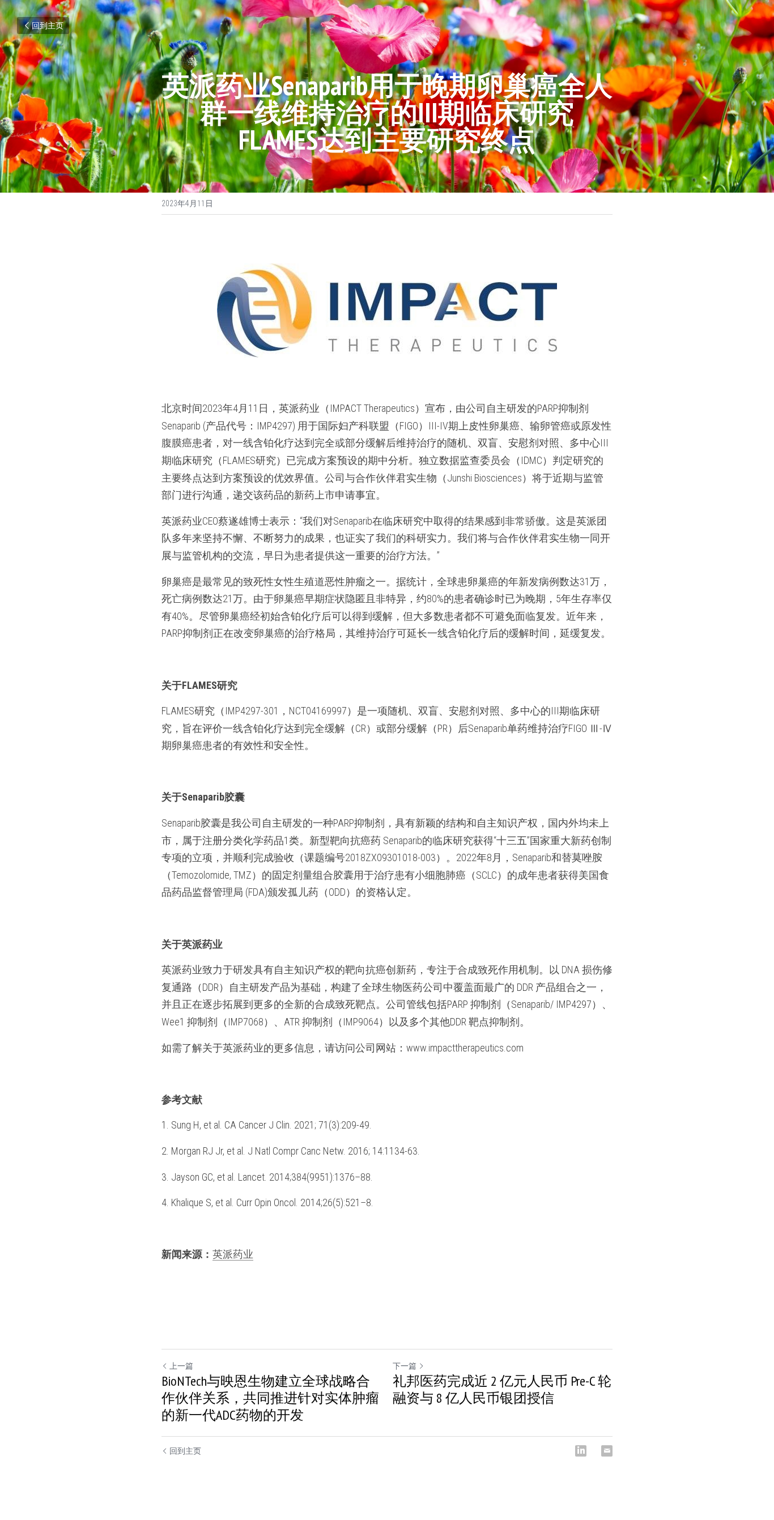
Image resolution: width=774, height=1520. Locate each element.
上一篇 (181, 1365)
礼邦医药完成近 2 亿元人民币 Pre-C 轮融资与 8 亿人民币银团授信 (502, 1390)
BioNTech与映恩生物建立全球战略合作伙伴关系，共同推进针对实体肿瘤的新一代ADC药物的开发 (270, 1398)
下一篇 (404, 1365)
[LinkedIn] (580, 1451)
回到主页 (47, 25)
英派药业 (232, 1254)
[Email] (607, 1451)
